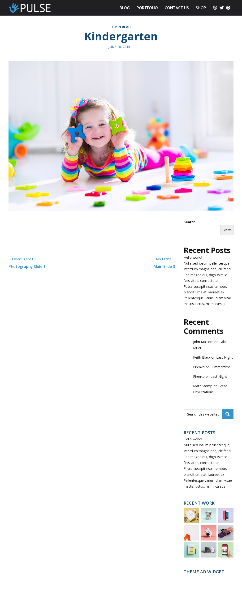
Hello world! (193, 257)
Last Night (224, 357)
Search (189, 222)
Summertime (221, 367)
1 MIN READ (121, 27)
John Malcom (203, 341)
